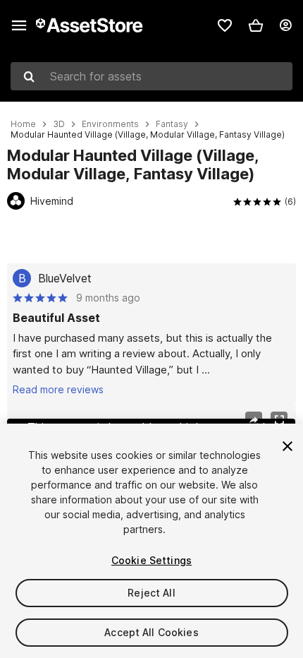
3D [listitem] (59, 124)
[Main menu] (19, 25)
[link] (224, 25)
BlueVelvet (65, 278)
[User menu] (285, 25)
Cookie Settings (151, 560)
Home (23, 124)
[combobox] (151, 76)
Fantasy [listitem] (172, 124)
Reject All (151, 593)
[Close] (287, 446)
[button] (255, 25)
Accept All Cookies (151, 632)
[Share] (253, 420)
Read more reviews (58, 389)
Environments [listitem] (110, 124)
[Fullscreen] (279, 420)
